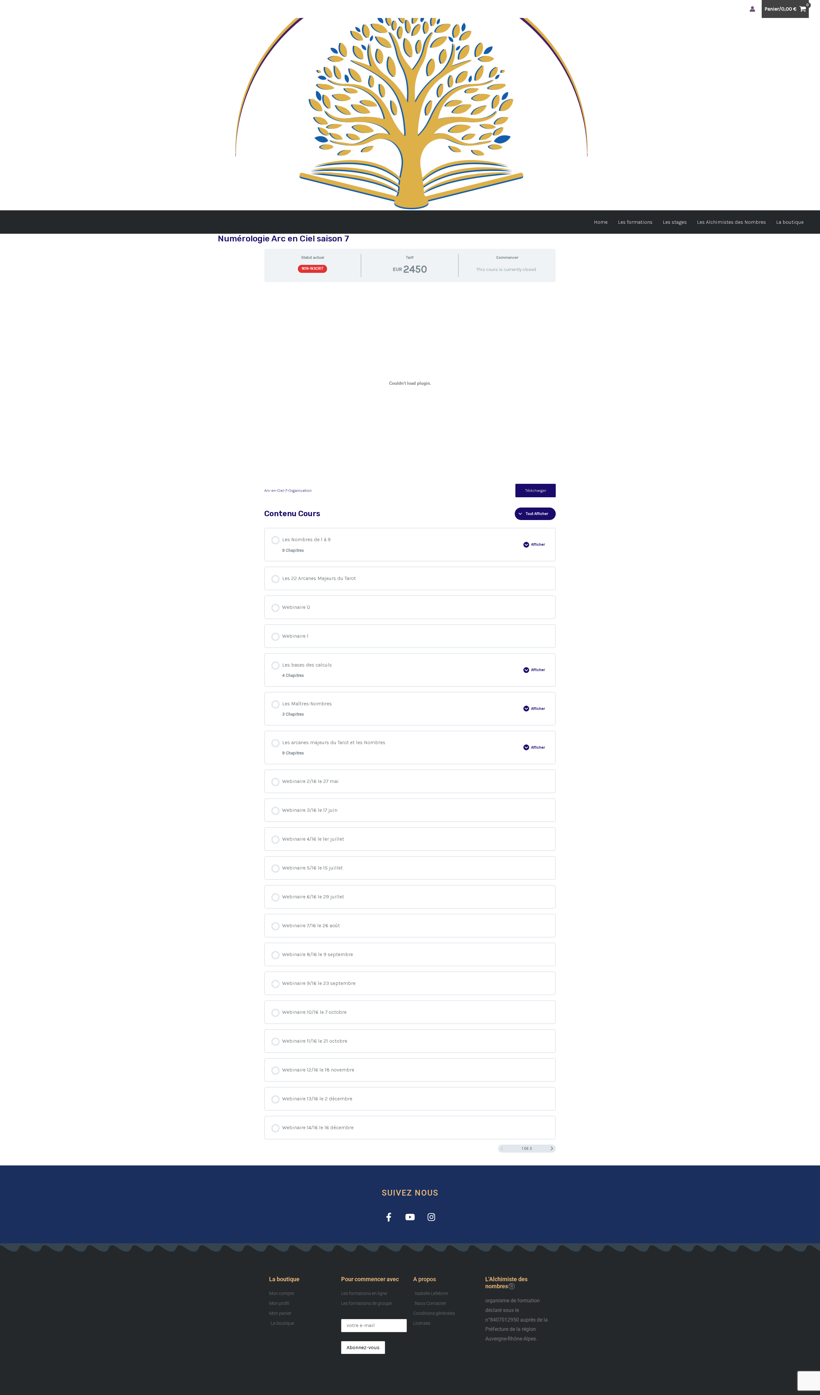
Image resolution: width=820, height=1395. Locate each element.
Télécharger (535, 490)
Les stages (675, 222)
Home (601, 222)
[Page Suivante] (552, 1149)
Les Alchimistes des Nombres (731, 222)
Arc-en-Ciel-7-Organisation (288, 490)
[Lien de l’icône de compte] (752, 9)
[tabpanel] (410, 392)
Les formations (635, 222)
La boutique (790, 222)
